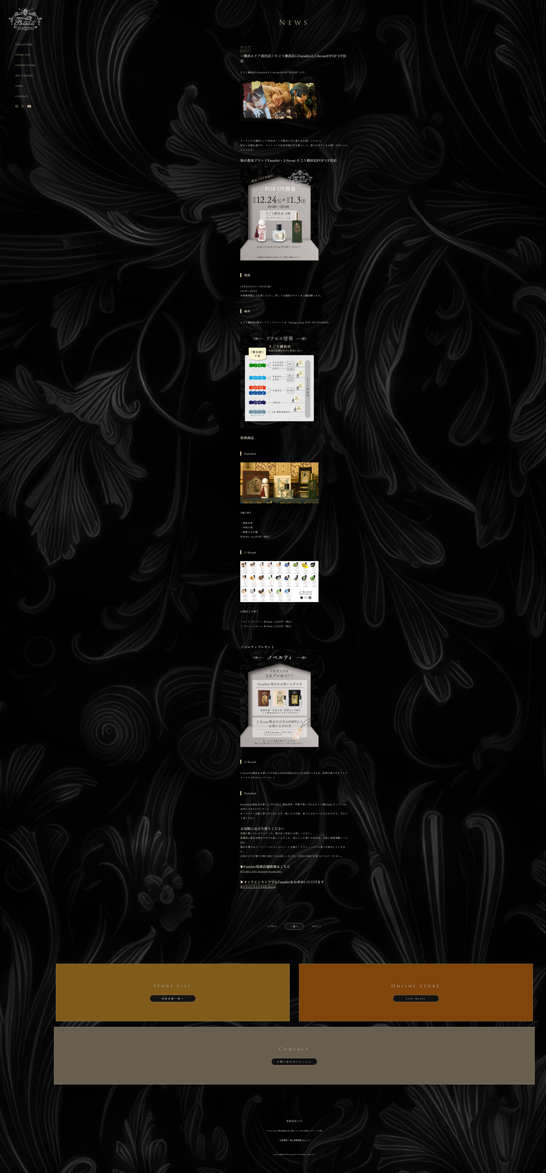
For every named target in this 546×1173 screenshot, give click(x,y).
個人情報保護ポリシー (299, 1140)
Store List (22, 55)
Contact (21, 96)
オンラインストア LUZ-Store (257, 886)
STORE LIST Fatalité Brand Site (261, 871)
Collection (23, 44)
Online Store (25, 65)
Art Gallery (24, 75)
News (19, 86)
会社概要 (284, 1140)
